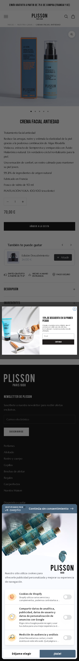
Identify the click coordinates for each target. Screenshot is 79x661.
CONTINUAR (58, 342)
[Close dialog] (74, 309)
